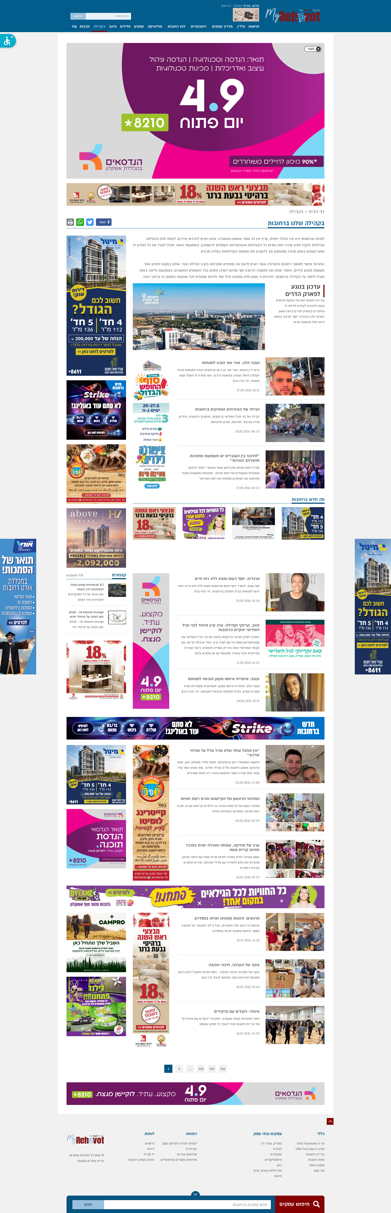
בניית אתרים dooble (90, 1021)
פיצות (278, 1036)
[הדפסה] (70, 82)
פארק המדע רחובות (141, 1019)
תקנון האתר (316, 1025)
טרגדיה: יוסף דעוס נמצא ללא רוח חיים (227, 438)
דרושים (149, 1003)
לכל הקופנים (75, 435)
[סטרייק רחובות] (96, 270)
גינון (279, 1025)
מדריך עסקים (222, 27)
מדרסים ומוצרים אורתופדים (179, 1019)
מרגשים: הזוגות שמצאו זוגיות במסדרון (227, 778)
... (190, 928)
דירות (150, 1009)
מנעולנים (276, 1014)
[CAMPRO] (96, 802)
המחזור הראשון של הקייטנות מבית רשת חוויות (220, 658)
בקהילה (99, 27)
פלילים (125, 27)
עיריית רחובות (315, 1014)
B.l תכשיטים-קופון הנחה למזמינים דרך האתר (87, 447)
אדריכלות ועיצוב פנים (268, 1030)
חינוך (113, 27)
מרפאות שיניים (187, 1014)
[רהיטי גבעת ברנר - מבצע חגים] (195, 54)
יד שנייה (149, 1014)
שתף (102, 82)
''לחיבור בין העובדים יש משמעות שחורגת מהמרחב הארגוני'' (225, 318)
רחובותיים (198, 27)
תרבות (85, 27)
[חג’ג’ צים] (96, 398)
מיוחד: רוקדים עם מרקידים (237, 871)
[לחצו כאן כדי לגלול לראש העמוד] (330, 981)
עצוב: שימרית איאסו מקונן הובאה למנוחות (224, 539)
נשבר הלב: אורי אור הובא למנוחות (231, 222)
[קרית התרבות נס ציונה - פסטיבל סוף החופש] (151, 285)
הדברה (277, 1009)
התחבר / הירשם (231, 6)
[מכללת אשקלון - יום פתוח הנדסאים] (151, 501)
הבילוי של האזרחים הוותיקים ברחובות (227, 269)
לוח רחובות (176, 27)
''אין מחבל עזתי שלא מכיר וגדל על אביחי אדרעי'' (225, 612)
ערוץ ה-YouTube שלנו (310, 1009)
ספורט (139, 27)
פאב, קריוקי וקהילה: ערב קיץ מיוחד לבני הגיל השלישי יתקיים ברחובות (221, 487)
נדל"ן (241, 27)
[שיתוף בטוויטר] (90, 82)
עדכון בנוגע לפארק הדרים (302, 150)
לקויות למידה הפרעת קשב (179, 1003)
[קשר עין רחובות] (253, 383)
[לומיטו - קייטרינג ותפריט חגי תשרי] (96, 334)
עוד (74, 27)
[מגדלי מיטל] (373, 606)
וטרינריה (191, 1009)
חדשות (253, 27)
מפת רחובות (316, 1019)
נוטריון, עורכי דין (271, 1003)
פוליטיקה (155, 27)
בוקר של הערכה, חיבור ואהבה (234, 825)
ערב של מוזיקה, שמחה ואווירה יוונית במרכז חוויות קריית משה (223, 707)
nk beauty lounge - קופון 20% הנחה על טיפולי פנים (86, 474)
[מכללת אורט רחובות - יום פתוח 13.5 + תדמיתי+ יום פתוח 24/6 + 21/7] (18, 606)
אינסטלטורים (273, 1019)
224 (222, 928)
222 (201, 928)
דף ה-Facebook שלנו (310, 1003)
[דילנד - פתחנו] (203, 383)
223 (212, 928)
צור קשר (318, 1030)
